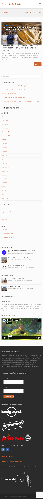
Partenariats (5, 216)
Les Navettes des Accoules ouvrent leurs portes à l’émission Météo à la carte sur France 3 (20, 47)
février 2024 (5, 128)
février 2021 (5, 186)
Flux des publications (7, 233)
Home (26, 12)
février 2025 (5, 120)
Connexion (4, 229)
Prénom (6, 378)
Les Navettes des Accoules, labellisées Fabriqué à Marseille (17, 86)
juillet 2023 (4, 143)
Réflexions (4, 219)
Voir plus (37, 64)
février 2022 (5, 163)
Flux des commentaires (8, 237)
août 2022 (4, 151)
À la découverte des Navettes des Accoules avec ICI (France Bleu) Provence (21, 101)
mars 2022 (4, 159)
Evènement (4, 208)
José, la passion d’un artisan (16, 278)
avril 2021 (4, 183)
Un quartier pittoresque (14, 286)
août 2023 (4, 139)
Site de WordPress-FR (7, 241)
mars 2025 (4, 116)
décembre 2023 (6, 132)
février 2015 (5, 198)
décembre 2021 (6, 167)
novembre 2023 (6, 136)
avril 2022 (4, 155)
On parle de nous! (6, 212)
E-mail (6, 387)
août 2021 (4, 175)
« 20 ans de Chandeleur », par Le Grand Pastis (13, 97)
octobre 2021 (5, 171)
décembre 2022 (6, 147)
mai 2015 (4, 190)
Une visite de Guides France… (9, 93)
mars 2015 (4, 194)
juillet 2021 (4, 179)
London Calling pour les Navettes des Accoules (14, 90)
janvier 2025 (5, 124)
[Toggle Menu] (40, 4)
